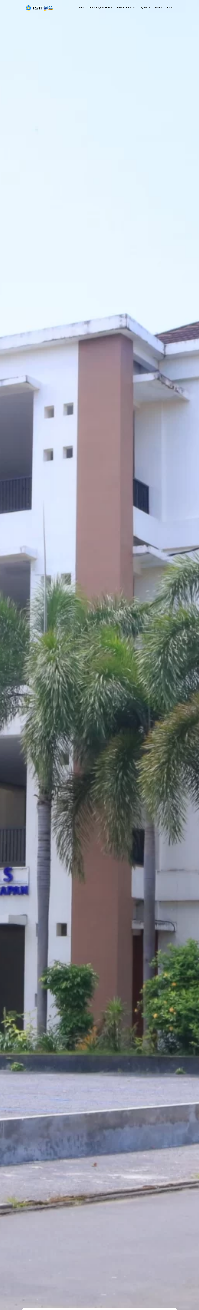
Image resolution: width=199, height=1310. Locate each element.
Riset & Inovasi (124, 7)
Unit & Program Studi (99, 7)
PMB (157, 7)
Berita (170, 7)
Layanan (143, 7)
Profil (81, 7)
